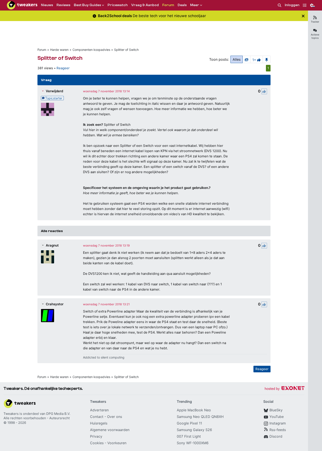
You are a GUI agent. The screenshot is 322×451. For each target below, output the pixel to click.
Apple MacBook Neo (194, 410)
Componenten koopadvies (91, 49)
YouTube (276, 416)
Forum (41, 49)
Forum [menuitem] (168, 5)
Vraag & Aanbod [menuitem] (145, 5)
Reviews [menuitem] (63, 5)
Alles (237, 59)
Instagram (277, 423)
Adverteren (99, 410)
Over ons (114, 416)
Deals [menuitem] (182, 5)
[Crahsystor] (47, 315)
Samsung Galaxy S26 (194, 430)
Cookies (97, 443)
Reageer (63, 68)
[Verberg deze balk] (303, 16)
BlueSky (276, 410)
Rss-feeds (277, 430)
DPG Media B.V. (58, 414)
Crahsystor (55, 304)
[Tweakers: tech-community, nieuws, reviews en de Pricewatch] (22, 5)
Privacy (96, 436)
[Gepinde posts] (266, 59)
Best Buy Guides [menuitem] (87, 5)
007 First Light (189, 436)
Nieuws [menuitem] (47, 5)
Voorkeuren (116, 443)
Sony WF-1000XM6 (193, 443)
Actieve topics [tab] (315, 36)
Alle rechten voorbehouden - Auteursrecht (37, 418)
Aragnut (52, 245)
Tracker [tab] (315, 21)
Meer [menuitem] (194, 5)
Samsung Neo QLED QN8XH (200, 416)
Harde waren (59, 49)
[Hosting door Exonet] (284, 389)
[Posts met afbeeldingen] (246, 59)
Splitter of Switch (126, 49)
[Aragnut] (47, 256)
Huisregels (98, 423)
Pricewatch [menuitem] (118, 5)
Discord (275, 436)
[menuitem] (279, 5)
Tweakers (11, 414)
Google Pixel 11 (189, 423)
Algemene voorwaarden (109, 430)
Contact (96, 416)
